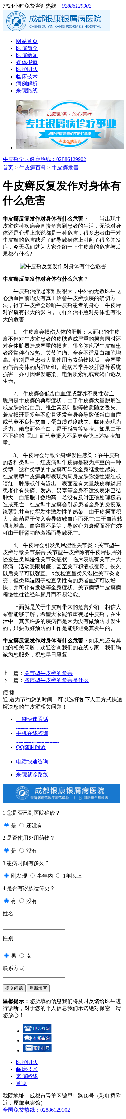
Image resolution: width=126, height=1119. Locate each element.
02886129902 (76, 6)
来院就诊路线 (51, 774)
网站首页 (27, 41)
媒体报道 (27, 62)
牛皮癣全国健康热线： (44, 159)
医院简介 (27, 48)
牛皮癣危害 (65, 168)
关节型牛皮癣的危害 (48, 673)
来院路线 (27, 90)
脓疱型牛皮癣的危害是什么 (56, 680)
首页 (8, 168)
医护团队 (27, 69)
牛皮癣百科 (32, 168)
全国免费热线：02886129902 (36, 1110)
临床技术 (27, 76)
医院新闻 (27, 55)
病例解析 (27, 83)
